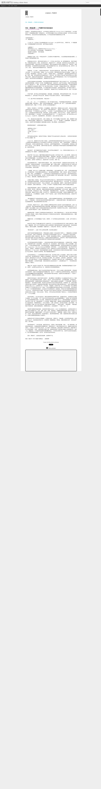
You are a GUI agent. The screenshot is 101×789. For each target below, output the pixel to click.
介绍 (9, 5)
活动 (12, 5)
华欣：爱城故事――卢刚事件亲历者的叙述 (34, 22)
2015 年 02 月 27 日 (31, 29)
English (15, 5)
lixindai (38, 29)
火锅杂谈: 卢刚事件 (51, 13)
